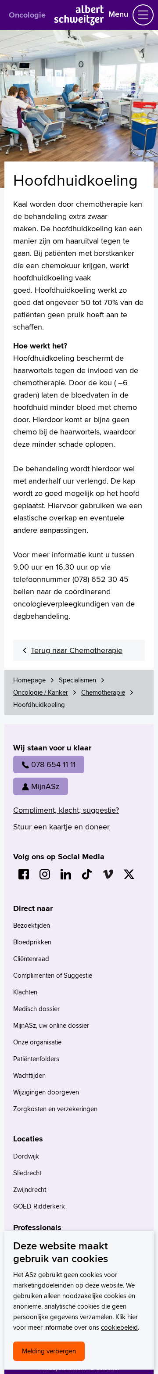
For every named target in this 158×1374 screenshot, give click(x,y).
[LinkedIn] (65, 874)
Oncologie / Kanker (40, 692)
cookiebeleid (119, 1327)
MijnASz (45, 786)
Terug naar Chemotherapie (76, 650)
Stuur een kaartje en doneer (61, 826)
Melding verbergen (49, 1351)
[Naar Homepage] (79, 22)
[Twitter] (129, 874)
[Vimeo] (107, 874)
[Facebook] (23, 874)
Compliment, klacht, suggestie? (66, 809)
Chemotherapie (103, 692)
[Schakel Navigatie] (143, 14)
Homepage (29, 680)
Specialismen (77, 680)
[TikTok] (86, 874)
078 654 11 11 (53, 764)
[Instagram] (44, 874)
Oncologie (27, 15)
